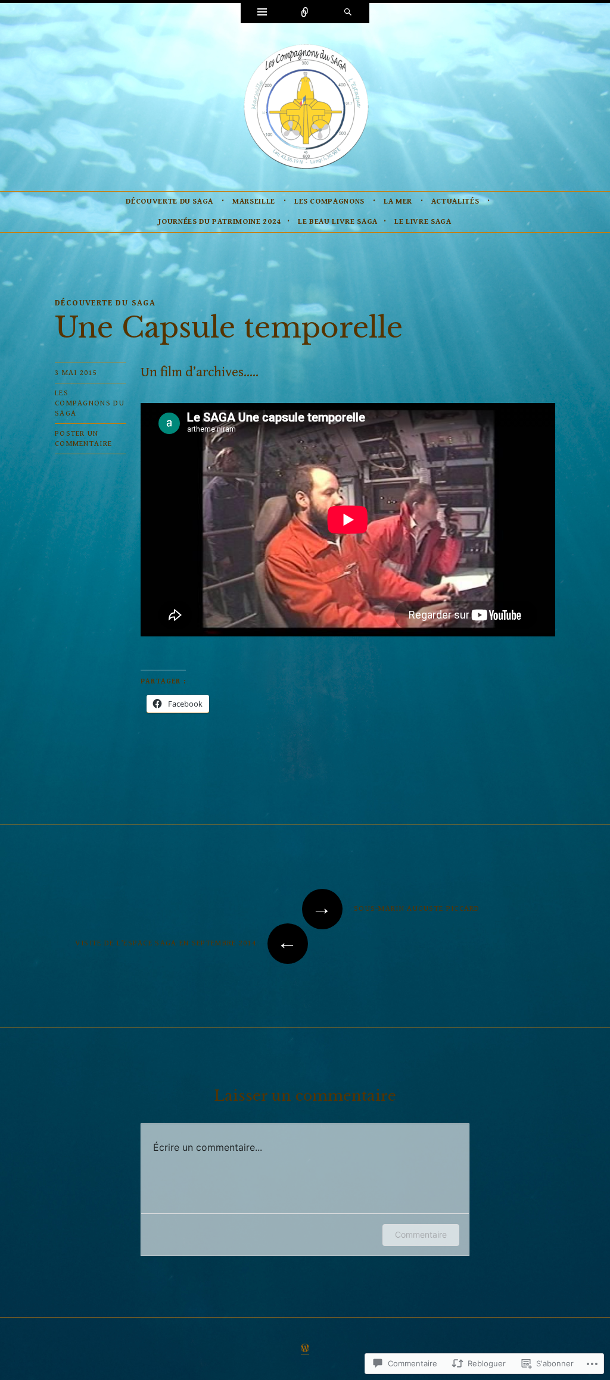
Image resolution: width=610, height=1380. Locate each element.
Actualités (455, 201)
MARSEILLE (253, 201)
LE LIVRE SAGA (422, 221)
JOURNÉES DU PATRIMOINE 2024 (219, 221)
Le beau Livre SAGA (338, 221)
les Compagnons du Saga (90, 403)
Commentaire (421, 1234)
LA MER (398, 201)
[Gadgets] (262, 13)
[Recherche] (347, 13)
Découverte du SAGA (169, 201)
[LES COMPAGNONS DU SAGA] (305, 106)
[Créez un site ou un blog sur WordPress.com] (305, 1349)
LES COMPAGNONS (329, 201)
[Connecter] (305, 13)
